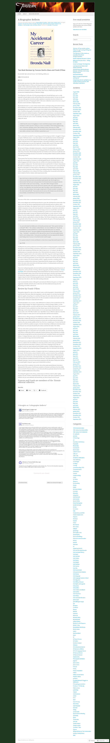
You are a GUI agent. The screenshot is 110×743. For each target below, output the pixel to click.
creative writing (77, 475)
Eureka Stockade (77, 505)
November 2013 (77, 391)
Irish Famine (76, 566)
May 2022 (75, 190)
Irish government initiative (79, 572)
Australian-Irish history (78, 442)
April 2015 (75, 358)
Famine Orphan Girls (78, 514)
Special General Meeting (79, 713)
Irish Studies (76, 591)
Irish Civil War (76, 556)
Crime (74, 477)
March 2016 (76, 336)
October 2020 (76, 228)
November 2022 (77, 178)
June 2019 (75, 259)
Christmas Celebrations (78, 457)
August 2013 (76, 397)
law (74, 603)
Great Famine (76, 534)
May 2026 (75, 97)
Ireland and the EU (77, 548)
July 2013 (75, 399)
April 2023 (75, 168)
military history (76, 621)
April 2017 (75, 310)
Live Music (75, 607)
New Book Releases (78, 74)
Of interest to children (78, 649)
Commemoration (77, 469)
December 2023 (77, 153)
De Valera (75, 479)
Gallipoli (75, 528)
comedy (75, 465)
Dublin (74, 487)
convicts (75, 473)
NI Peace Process (77, 639)
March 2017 (76, 312)
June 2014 (75, 377)
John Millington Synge (78, 601)
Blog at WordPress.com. (23, 740)
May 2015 (75, 356)
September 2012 (77, 419)
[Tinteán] (47, 7)
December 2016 (77, 318)
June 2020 (75, 235)
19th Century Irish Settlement (80, 432)
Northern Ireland (77, 643)
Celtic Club (75, 455)
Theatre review (76, 725)
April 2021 (75, 216)
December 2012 (77, 413)
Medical (75, 611)
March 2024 (76, 147)
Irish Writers (76, 595)
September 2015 (77, 348)
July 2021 (75, 210)
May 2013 (75, 403)
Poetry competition (77, 670)
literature (75, 605)
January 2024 (76, 151)
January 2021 (76, 222)
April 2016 (75, 334)
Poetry (74, 668)
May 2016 (75, 332)
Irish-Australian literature (79, 597)
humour (75, 542)
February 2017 (76, 314)
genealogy (75, 530)
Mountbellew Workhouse (79, 627)
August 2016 (76, 326)
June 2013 (75, 401)
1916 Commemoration (78, 428)
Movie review (76, 629)
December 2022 (77, 176)
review (74, 695)
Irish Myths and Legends (79, 584)
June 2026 (75, 95)
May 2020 (75, 237)
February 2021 (76, 220)
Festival (75, 520)
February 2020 (76, 243)
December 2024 (77, 129)
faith (74, 511)
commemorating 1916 (78, 467)
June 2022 (75, 188)
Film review (76, 526)
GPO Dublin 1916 (77, 532)
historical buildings (77, 536)
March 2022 (76, 194)
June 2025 (75, 119)
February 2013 (76, 409)
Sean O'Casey (76, 701)
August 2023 (76, 161)
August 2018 (76, 279)
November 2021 (77, 202)
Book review (50, 22)
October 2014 (76, 370)
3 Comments (55, 25)
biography (75, 443)
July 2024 (75, 139)
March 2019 (76, 265)
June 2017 (75, 306)
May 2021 (75, 214)
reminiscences (76, 694)
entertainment (76, 497)
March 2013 (76, 407)
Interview (75, 544)
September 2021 (77, 206)
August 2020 (76, 232)
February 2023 (76, 172)
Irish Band (75, 554)
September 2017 (77, 301)
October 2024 (76, 133)
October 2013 (76, 393)
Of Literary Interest (77, 653)
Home (19, 14)
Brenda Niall (39, 23)
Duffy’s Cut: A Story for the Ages (54, 482)
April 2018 (75, 287)
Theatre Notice (76, 723)
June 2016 (75, 330)
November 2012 (77, 415)
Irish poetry (76, 586)
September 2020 (77, 230)
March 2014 (76, 383)
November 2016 (77, 320)
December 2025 (77, 107)
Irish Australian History (78, 552)
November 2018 (77, 273)
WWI (74, 735)
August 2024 (76, 137)
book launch (76, 447)
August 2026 (76, 92)
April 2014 (75, 381)
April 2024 (75, 145)
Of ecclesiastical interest (79, 647)
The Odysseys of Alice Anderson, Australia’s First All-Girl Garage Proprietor (81, 55)
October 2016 (76, 322)
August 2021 (76, 208)
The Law (75, 721)
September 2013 (77, 395)
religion (75, 692)
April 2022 (75, 192)
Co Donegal (76, 461)
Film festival (76, 524)
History (74, 540)
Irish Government (77, 570)
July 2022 (75, 186)
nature (74, 631)
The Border (76, 719)
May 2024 (75, 143)
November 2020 (77, 226)
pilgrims (75, 660)
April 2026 (75, 99)
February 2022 (76, 196)
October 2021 (76, 204)
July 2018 (75, 281)
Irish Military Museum (78, 582)
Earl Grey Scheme (77, 489)
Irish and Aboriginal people (80, 550)
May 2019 (75, 261)
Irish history (76, 574)
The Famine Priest (22, 482)
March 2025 (76, 125)
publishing (75, 690)
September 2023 (77, 159)
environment (76, 499)
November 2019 (77, 249)
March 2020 (76, 241)
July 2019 (75, 257)
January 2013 (76, 411)
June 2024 (75, 141)
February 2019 (76, 267)
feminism (75, 518)
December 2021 (77, 200)
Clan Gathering (76, 459)
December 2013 (77, 389)
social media (76, 711)
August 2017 (76, 303)
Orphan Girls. (76, 657)
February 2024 (76, 149)
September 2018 (77, 277)
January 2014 (76, 387)
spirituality (75, 715)
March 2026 (76, 101)
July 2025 (75, 117)
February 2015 (76, 362)
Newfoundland (76, 633)
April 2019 (75, 263)
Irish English (76, 562)
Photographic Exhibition (79, 658)
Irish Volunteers (77, 593)
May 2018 (75, 285)
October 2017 (76, 299)
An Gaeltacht (76, 434)
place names (76, 662)
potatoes (75, 678)
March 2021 (76, 218)
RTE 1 (74, 697)
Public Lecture (76, 688)
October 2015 (76, 346)
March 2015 (76, 360)
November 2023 (77, 155)
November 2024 (77, 131)
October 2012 (76, 417)
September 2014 (77, 372)
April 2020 (75, 239)
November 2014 (77, 368)
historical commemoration (79, 538)
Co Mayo (75, 463)
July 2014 (75, 375)
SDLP (74, 699)
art (73, 440)
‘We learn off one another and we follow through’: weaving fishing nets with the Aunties (82, 50)
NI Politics (75, 641)
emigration (75, 495)
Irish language (76, 576)
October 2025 (76, 111)
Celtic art (75, 453)
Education (75, 493)
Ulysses (75, 729)
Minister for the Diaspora (79, 623)
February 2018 (76, 291)
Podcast (75, 666)
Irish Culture (76, 558)
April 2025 (75, 123)
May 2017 (75, 308)
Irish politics (76, 587)
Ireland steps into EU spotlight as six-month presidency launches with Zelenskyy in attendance (82, 81)
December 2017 (77, 295)
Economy (75, 491)
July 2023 (75, 163)
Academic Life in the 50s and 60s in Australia (27, 23)
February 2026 (76, 103)
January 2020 (76, 245)
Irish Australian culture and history (31, 25)
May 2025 (75, 121)
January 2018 (76, 293)
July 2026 (75, 94)
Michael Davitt (76, 619)
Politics (74, 672)
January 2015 (76, 364)
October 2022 (76, 180)
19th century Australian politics (80, 430)
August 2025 (76, 115)
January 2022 (76, 198)
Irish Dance (76, 560)
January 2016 (76, 340)
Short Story (76, 703)
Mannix (39, 25)
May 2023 (75, 166)
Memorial (75, 615)
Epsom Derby (76, 501)
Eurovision (75, 509)
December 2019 (77, 247)
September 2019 (77, 253)
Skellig (74, 709)
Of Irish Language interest (79, 651)
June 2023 (75, 165)
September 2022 (77, 182)
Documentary (76, 483)
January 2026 (76, 105)
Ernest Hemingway (77, 503)
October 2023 (76, 157)
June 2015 (75, 354)
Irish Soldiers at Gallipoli (79, 589)
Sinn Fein (75, 707)
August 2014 (76, 374)
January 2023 (76, 174)
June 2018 (75, 283)
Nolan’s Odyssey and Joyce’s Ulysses (82, 58)
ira (73, 546)
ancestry (75, 436)
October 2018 (76, 275)
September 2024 (77, 135)
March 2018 (76, 289)
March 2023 (76, 170)
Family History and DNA (78, 513)
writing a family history (78, 733)
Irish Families (76, 564)
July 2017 (75, 305)
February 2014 (76, 385)
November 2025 (77, 109)
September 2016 (77, 324)
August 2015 (76, 350)
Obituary (75, 645)
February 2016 (76, 338)
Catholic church (57, 22)
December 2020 (77, 224)
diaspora (75, 481)
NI (73, 637)
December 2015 (77, 342)
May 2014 (75, 379)
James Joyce (76, 599)
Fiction (74, 522)
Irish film (75, 568)
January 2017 (76, 316)
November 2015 (77, 344)
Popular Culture (77, 676)
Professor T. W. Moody (78, 686)
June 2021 (75, 212)
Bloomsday (76, 445)
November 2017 (77, 297)
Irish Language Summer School (80, 578)
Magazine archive (34, 14)
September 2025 (77, 113)
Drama (74, 485)
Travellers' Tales (77, 727)
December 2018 (77, 271)
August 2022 (76, 184)
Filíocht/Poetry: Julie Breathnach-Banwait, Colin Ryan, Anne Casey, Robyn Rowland (81, 71)
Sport (74, 717)
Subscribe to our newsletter (80, 29)
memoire (75, 613)
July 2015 (75, 352)
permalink (50, 25)
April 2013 (75, 405)
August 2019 (76, 255)
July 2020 (75, 234)
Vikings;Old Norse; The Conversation (82, 731)
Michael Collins (76, 617)
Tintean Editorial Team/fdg (41, 22)
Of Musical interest (77, 655)
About (25, 14)
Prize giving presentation (79, 684)
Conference (76, 471)
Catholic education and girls (48, 23)
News (74, 635)
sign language (76, 705)
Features (75, 516)
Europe (75, 507)
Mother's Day (76, 625)
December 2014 (77, 366)
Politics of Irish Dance (78, 674)
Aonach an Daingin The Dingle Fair (81, 64)
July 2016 (75, 328)
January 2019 (76, 269)
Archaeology (76, 438)
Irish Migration (76, 580)
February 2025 (76, 127)
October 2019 (76, 251)
